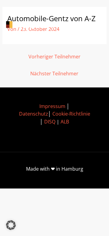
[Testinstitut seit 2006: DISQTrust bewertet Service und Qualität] (33, 25)
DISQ (49, 121)
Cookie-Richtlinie (71, 113)
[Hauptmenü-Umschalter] (94, 25)
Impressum (52, 106)
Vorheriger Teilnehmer (54, 56)
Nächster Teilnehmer (54, 73)
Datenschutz (33, 113)
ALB (65, 121)
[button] (11, 225)
